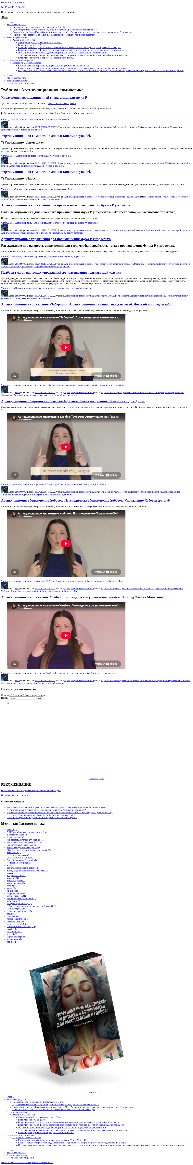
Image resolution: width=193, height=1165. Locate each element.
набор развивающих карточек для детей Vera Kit (31, 906)
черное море (14, 939)
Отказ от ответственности (21, 857)
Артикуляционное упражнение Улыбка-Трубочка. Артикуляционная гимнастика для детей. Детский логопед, (60, 812)
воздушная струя (16, 875)
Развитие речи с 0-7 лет (23, 40)
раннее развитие (16, 924)
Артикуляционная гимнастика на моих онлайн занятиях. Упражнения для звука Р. (46, 810)
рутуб (12, 929)
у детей (12, 934)
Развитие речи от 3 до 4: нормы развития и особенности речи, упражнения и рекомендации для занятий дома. (71, 50)
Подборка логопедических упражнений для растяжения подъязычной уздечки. (61, 272)
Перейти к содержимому (13, 2)
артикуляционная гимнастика (23, 868)
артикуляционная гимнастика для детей (140, 163)
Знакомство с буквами (19, 834)
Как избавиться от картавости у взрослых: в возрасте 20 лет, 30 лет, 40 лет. (54, 65)
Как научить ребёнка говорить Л (24, 845)
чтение (12, 942)
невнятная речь (16, 908)
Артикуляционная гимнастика (79, 127)
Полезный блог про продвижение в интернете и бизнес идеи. (31, 790)
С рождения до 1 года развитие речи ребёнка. (40, 42)
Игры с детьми (15, 837)
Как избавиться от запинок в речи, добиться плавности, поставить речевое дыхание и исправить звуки (56, 807)
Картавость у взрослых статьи (26, 63)
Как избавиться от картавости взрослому (114, 230)
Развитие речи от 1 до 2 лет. (31, 45)
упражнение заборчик (111, 392)
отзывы (12, 914)
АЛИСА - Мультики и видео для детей (27, 832)
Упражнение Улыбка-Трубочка (115, 492)
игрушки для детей (17, 893)
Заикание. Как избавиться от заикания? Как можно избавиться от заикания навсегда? (53, 35)
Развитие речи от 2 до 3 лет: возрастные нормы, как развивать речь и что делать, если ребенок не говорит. (69, 47)
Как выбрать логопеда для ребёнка (25, 840)
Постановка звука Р (104, 127)
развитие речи (15, 921)
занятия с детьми (16, 880)
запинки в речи (16, 883)
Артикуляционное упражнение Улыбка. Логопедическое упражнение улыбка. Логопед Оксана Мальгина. (82, 597)
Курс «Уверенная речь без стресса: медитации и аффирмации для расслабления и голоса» (55, 29)
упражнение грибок (18, 936)
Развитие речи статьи (17, 37)
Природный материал (19, 863)
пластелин (13, 916)
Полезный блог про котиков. (15, 795)
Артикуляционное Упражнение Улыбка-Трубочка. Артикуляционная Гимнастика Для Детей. (73, 401)
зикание (12, 891)
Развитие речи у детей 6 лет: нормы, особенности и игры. (46, 58)
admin (17, 127)
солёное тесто (15, 931)
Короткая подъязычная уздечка (115, 296)
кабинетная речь (16, 896)
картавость (132, 127)
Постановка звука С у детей (22, 860)
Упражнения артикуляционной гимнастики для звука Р (44, 97)
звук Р (123, 127)
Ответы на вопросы (18, 855)
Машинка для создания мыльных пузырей (29, 850)
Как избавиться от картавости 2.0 (25, 842)
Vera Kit (12, 829)
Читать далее (35, 119)
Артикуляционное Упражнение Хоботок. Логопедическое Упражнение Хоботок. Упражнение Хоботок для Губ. (86, 500)
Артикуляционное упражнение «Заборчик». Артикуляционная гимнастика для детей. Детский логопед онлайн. (87, 304)
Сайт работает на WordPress (39, 1162)
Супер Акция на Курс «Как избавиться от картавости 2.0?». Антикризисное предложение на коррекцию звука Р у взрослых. (72, 32)
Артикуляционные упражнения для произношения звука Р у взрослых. (56, 239)
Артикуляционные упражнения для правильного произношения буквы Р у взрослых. (67, 205)
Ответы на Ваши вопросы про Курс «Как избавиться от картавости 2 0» (41, 815)
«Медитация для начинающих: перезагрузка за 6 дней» (38, 27)
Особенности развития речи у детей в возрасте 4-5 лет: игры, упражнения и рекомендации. (62, 52)
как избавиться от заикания (21, 898)
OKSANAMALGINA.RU (13, 7)
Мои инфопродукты (16, 24)
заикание (13, 878)
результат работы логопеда (21, 926)
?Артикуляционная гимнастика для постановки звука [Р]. (46, 136)
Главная (10, 22)
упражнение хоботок (111, 588)
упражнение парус (157, 197)
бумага (11, 873)
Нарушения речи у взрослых (20, 60)
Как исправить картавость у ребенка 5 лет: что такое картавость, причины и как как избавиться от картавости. (77, 55)
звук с (11, 888)
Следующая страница (35, 695)
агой (10, 865)
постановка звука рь (18, 919)
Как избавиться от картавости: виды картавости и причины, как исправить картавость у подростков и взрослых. (72, 68)
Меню (4, 17)
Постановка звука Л (104, 197)
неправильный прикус (19, 911)
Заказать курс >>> (96, 779)
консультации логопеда (19, 903)
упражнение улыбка (110, 680)
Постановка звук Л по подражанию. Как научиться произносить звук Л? (42, 817)
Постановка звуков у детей (128, 197)
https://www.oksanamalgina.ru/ (62, 103)
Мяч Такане (14, 852)
